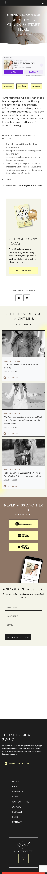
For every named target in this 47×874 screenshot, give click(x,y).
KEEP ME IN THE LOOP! (18, 637)
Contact (17, 822)
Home (15, 781)
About (16, 786)
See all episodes (23, 324)
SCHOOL (16, 807)
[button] (43, 3)
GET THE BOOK (23, 270)
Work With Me (20, 801)
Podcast (17, 812)
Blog (15, 817)
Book (15, 796)
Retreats (17, 791)
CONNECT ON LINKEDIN (18, 764)
